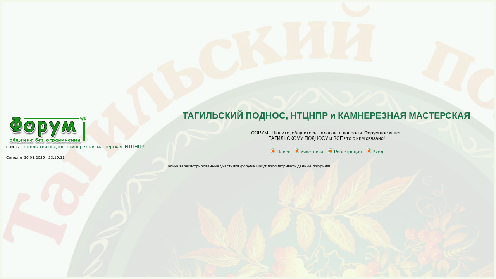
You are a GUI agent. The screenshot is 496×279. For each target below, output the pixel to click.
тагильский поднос (43, 147)
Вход (377, 152)
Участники (311, 152)
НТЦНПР (135, 147)
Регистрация (348, 152)
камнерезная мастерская (94, 147)
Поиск (283, 152)
